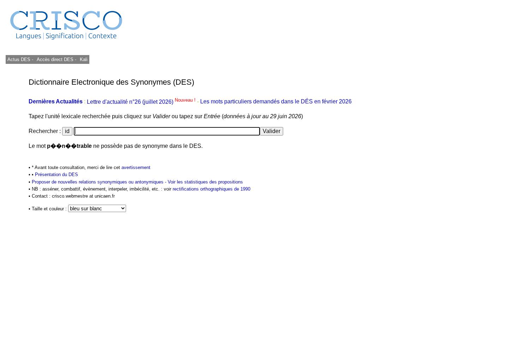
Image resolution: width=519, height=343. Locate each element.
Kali (84, 59)
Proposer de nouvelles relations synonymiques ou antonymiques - (100, 182)
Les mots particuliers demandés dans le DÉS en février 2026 (276, 102)
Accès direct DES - (56, 59)
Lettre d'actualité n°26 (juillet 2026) (142, 102)
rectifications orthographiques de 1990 (211, 189)
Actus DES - (20, 59)
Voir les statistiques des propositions (205, 182)
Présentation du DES (56, 174)
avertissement (135, 167)
